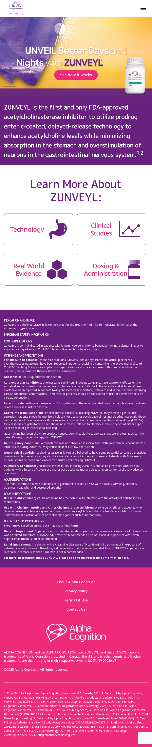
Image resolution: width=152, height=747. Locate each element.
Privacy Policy (76, 591)
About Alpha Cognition (76, 582)
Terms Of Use (76, 600)
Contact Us (76, 609)
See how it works (76, 75)
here (125, 558)
